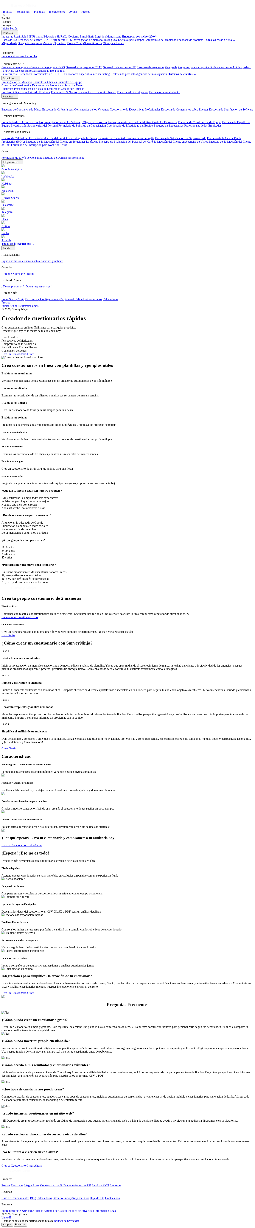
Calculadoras (110, 299)
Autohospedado (241, 67)
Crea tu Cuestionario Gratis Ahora (21, 845)
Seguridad (43, 70)
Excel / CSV (74, 43)
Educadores (71, 74)
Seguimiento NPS (61, 39)
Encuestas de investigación (132, 92)
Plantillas (39, 11)
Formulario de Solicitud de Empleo (22, 122)
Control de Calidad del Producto (20, 138)
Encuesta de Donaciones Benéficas (63, 157)
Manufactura (113, 36)
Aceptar (7, 1224)
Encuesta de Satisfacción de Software (231, 109)
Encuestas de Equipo (69, 82)
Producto (7, 11)
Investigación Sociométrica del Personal (34, 125)
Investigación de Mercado (16, 82)
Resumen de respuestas (150, 67)
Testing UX (110, 39)
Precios (85, 11)
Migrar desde (9, 43)
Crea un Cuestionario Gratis (17, 354)
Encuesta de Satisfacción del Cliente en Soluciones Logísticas (62, 141)
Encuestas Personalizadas (16, 88)
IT (30, 36)
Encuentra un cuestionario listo (19, 617)
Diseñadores (24, 74)
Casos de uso (9, 39)
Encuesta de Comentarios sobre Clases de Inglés (126, 138)
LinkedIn (6, 1217)
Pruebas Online (10, 92)
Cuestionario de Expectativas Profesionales (135, 109)
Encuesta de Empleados (46, 88)
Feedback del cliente (30, 39)
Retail (17, 36)
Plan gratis (171, 67)
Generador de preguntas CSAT (84, 67)
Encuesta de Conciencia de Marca (21, 109)
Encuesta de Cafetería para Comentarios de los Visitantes (75, 109)
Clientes (19, 70)
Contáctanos (94, 299)
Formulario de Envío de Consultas (21, 157)
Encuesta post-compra (131, 39)
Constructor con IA (25, 56)
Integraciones (57, 11)
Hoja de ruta (57, 70)
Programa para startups (191, 67)
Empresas (31, 70)
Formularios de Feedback (35, 92)
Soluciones (23, 11)
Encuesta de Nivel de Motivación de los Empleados (146, 122)
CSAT (46, 39)
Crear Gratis (8, 748)
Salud (24, 36)
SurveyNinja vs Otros (76, 1198)
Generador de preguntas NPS (47, 67)
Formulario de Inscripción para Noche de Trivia (39, 145)
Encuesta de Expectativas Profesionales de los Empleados (187, 125)
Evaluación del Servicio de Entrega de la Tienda (68, 138)
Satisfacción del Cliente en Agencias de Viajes (180, 141)
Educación (49, 36)
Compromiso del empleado (160, 39)
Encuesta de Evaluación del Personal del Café (126, 141)
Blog (33, 1198)
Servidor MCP (100, 1185)
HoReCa (62, 36)
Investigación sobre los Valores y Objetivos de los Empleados (79, 122)
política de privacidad (67, 1220)
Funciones (7, 56)
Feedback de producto (190, 39)
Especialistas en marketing (94, 74)
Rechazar (20, 1224)
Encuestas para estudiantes (164, 92)
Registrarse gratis (28, 305)
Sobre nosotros (10, 1210)
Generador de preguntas (15, 67)
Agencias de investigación (151, 74)
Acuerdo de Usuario (56, 1210)
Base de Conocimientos (15, 1198)
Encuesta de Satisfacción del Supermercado (180, 138)
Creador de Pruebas (72, 88)
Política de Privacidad (81, 1210)
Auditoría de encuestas (218, 67)
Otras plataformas (113, 43)
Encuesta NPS (64, 92)
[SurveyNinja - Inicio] (18, 8)
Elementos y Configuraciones (42, 299)
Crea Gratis (8, 635)
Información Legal (105, 1210)
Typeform (60, 43)
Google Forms (26, 43)
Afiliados (37, 1210)
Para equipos (9, 74)
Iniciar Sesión (9, 28)
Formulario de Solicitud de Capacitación (82, 125)
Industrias (7, 36)
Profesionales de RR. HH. (48, 74)
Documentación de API (77, 1185)
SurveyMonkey (44, 43)
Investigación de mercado (88, 39)
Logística (100, 36)
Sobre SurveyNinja (12, 299)
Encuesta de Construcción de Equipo (199, 122)
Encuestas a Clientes (45, 82)
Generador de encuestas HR (119, 67)
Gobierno (73, 36)
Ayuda (73, 11)
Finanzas (37, 36)
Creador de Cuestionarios (16, 85)
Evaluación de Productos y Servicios (58, 85)
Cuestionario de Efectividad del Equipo (130, 125)
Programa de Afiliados (73, 299)
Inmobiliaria (87, 36)
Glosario (58, 1198)
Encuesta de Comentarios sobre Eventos (184, 109)
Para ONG (7, 70)
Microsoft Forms (92, 43)
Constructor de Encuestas (96, 92)
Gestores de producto (123, 74)
